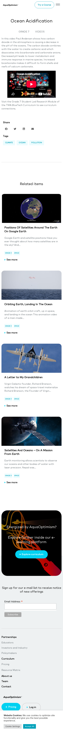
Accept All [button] (29, 726)
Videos (40, 32)
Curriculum (7, 659)
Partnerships (9, 637)
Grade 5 (8, 253)
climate (9, 143)
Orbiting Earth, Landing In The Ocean (28, 304)
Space (16, 253)
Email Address (13, 601)
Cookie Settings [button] (12, 726)
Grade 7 (24, 32)
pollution (36, 143)
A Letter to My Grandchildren (23, 377)
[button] (6, 129)
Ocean (22, 143)
